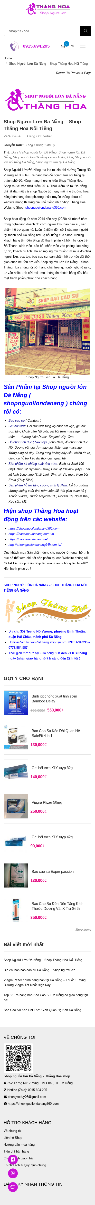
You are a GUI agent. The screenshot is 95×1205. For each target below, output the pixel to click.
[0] (62, 46)
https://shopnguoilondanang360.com (34, 528)
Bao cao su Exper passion (53, 871)
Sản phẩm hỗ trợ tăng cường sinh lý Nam (38, 485)
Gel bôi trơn (17, 426)
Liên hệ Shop (13, 1138)
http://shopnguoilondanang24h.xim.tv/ (35, 544)
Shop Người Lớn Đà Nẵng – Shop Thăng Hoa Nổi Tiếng (43, 960)
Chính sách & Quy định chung (25, 1165)
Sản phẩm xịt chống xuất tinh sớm (33, 464)
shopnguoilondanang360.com (45, 207)
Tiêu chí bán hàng (16, 1151)
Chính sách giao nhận (19, 1158)
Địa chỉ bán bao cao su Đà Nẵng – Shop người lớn (39, 970)
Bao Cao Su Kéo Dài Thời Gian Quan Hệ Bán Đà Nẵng (42, 1010)
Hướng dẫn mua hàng (19, 1144)
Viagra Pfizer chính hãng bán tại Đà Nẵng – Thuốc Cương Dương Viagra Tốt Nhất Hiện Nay (45, 982)
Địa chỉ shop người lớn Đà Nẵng (34, 152)
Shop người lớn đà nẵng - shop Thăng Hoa (43, 157)
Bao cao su (17, 420)
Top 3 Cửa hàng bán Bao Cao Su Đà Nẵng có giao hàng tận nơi (46, 997)
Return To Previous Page (73, 73)
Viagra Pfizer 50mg (47, 802)
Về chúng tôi (12, 1131)
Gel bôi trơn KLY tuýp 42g (52, 837)
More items (83, 929)
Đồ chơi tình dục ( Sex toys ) (29, 442)
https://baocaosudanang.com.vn (31, 534)
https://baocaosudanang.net (28, 539)
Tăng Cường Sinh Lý (40, 145)
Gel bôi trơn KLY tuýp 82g (52, 768)
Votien (48, 136)
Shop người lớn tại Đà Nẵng (55, 162)
